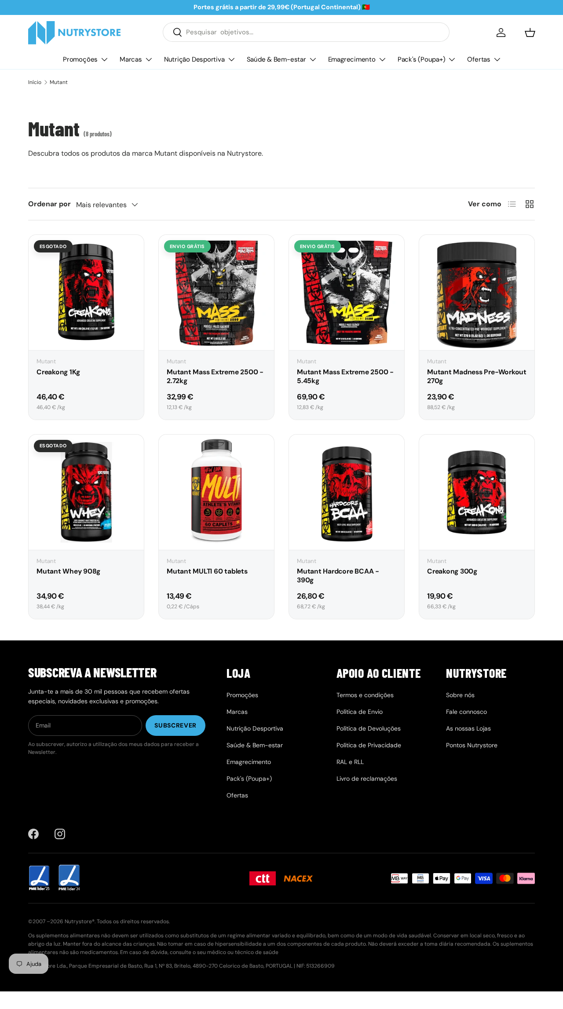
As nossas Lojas (468, 728)
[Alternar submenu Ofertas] (497, 59)
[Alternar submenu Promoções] (104, 59)
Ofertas (478, 59)
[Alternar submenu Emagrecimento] (382, 59)
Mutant (59, 82)
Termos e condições (365, 695)
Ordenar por (49, 203)
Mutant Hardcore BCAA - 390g (338, 576)
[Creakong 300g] (476, 492)
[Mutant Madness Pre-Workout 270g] (476, 292)
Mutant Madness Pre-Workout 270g (476, 376)
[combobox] (306, 32)
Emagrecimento (352, 59)
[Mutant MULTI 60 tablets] (216, 492)
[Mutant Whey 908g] (86, 492)
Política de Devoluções (368, 728)
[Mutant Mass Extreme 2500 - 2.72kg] (216, 292)
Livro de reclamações (366, 778)
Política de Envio (359, 712)
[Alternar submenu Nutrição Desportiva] (231, 59)
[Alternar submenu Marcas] (149, 59)
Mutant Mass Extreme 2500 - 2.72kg (215, 376)
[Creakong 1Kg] (86, 292)
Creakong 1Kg (58, 372)
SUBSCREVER (175, 725)
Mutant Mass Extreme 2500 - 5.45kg (345, 376)
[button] (530, 32)
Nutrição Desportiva (194, 59)
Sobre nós (460, 695)
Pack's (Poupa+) (422, 59)
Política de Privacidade (368, 745)
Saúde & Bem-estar (276, 59)
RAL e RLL (350, 762)
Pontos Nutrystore (471, 745)
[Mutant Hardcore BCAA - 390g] (346, 492)
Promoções (80, 59)
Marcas (131, 59)
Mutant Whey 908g (68, 571)
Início (34, 82)
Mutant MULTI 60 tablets (207, 571)
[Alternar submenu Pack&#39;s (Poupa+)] (452, 59)
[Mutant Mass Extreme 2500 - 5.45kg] (346, 292)
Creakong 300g (452, 571)
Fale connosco (466, 712)
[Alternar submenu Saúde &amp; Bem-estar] (313, 59)
